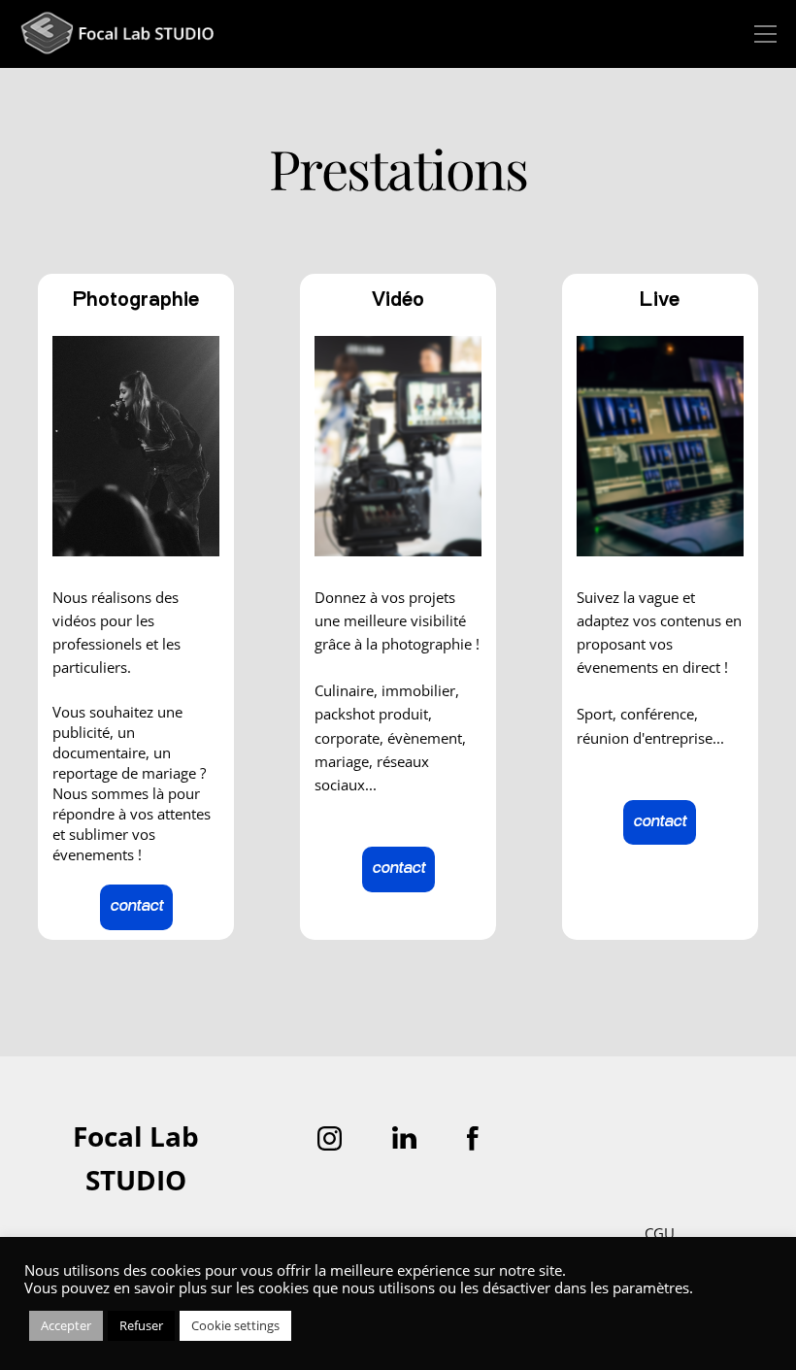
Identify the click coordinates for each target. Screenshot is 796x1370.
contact (136, 907)
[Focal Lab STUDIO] (116, 34)
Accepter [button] (66, 1325)
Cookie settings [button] (235, 1325)
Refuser (141, 1325)
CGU (660, 1233)
